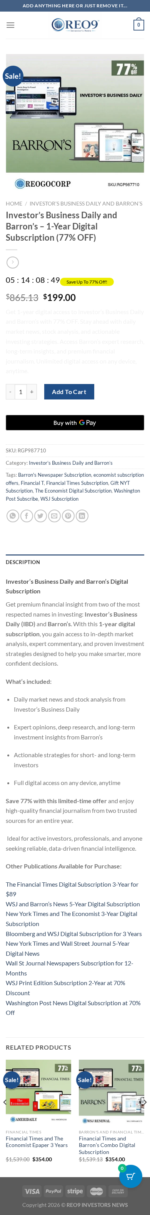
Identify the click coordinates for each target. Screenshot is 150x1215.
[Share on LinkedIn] (82, 516)
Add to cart (69, 391)
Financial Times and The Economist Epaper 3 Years (37, 1142)
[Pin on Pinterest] (68, 516)
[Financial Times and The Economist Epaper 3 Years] (38, 1092)
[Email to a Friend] (54, 516)
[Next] (144, 1118)
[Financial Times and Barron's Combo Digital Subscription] (111, 1092)
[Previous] (5, 1118)
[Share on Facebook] (26, 516)
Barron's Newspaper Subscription (54, 475)
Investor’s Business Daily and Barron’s (86, 204)
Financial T (32, 483)
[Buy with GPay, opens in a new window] (75, 422)
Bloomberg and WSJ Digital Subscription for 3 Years (74, 933)
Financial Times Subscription (77, 483)
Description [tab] (23, 562)
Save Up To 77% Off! (87, 282)
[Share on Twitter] (40, 516)
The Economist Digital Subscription (73, 491)
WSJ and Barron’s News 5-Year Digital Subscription (73, 903)
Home (14, 204)
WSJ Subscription (59, 499)
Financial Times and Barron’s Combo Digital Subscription (107, 1145)
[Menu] (10, 24)
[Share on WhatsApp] (13, 516)
